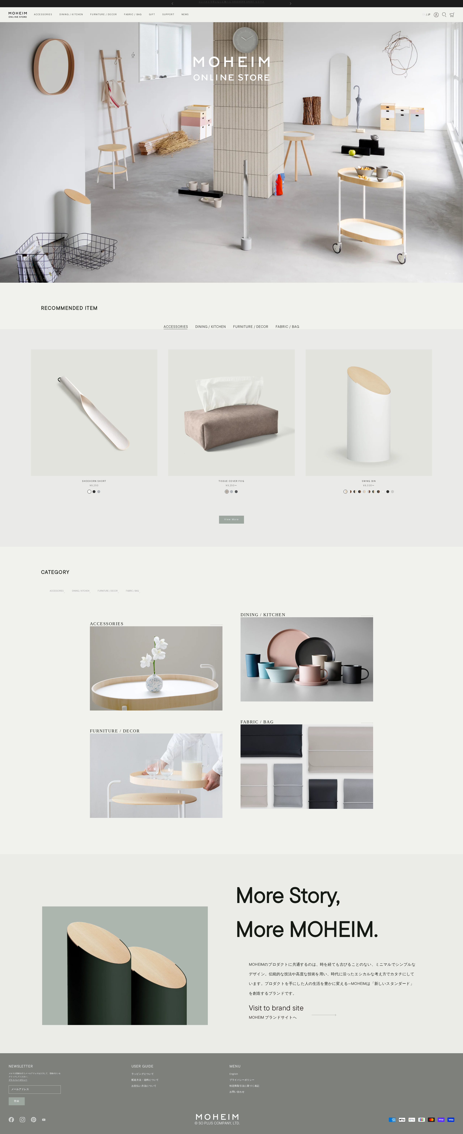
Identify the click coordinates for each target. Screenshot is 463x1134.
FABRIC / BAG (133, 15)
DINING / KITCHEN (71, 15)
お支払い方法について (143, 1086)
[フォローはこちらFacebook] (11, 1119)
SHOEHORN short (94, 481)
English (234, 1074)
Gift (152, 15)
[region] (231, 152)
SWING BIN (369, 481)
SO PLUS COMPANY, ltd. (219, 1123)
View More (231, 519)
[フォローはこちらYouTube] (44, 1120)
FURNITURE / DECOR (103, 15)
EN (424, 14)
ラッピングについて (142, 1074)
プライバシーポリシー (242, 1080)
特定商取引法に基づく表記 (244, 1086)
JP (429, 14)
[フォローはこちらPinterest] (33, 1119)
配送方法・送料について (145, 1080)
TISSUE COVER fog (231, 481)
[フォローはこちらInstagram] (22, 1119)
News (185, 15)
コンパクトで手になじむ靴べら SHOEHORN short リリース (231, 4)
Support (168, 15)
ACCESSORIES (43, 15)
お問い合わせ (237, 1092)
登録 (17, 1101)
